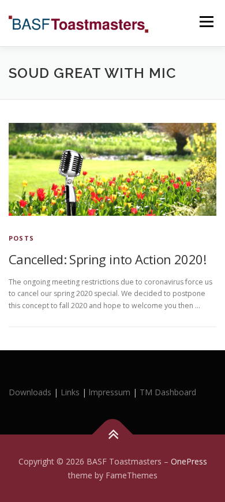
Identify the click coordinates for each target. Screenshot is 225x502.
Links (70, 392)
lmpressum (109, 392)
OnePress (189, 461)
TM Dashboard (168, 392)
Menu (205, 22)
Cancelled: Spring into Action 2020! (107, 259)
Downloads (31, 392)
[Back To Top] (112, 434)
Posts (21, 238)
